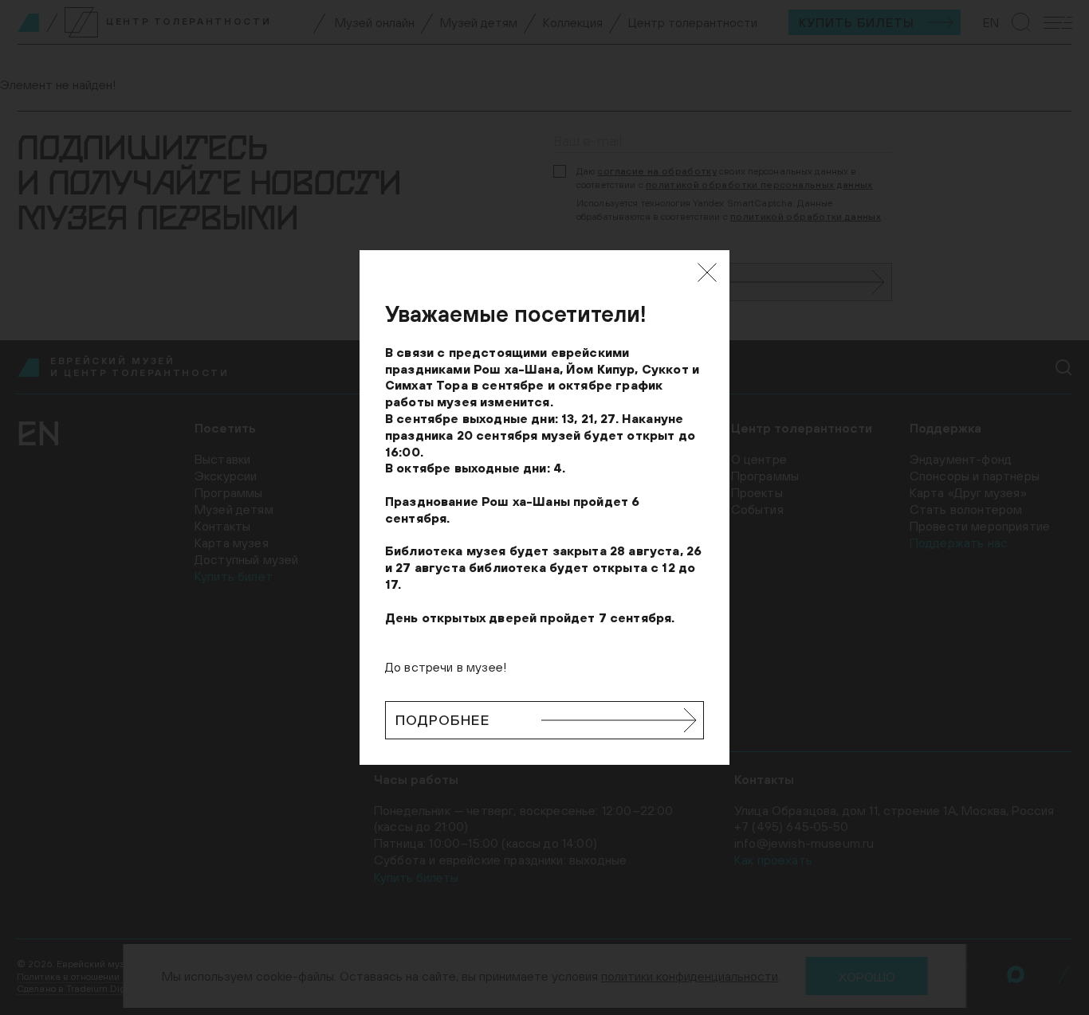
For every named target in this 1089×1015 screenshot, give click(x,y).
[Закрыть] (707, 272)
